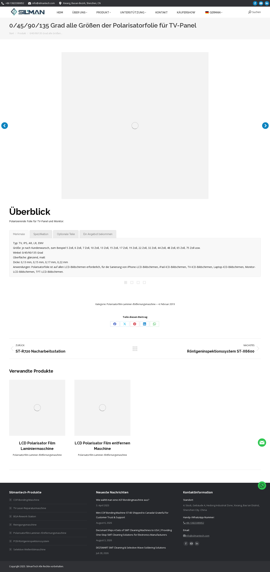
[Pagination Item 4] (144, 282)
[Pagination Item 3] (138, 282)
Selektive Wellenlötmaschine (29, 549)
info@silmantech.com (43, 3)
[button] (4, 125)
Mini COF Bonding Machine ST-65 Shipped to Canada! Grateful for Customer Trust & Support (132, 515)
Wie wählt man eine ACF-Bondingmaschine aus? (122, 499)
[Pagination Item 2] (131, 282)
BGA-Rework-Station (24, 516)
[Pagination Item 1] (125, 282)
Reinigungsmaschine (25, 524)
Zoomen (37, 408)
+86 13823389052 (15, 3)
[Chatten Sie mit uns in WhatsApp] (262, 486)
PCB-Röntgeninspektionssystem (31, 541)
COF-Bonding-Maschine (26, 499)
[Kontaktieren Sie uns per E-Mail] (262, 443)
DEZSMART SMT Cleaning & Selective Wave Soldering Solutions (131, 547)
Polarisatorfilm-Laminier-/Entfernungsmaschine (131, 304)
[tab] (19, 234)
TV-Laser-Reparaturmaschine (29, 508)
